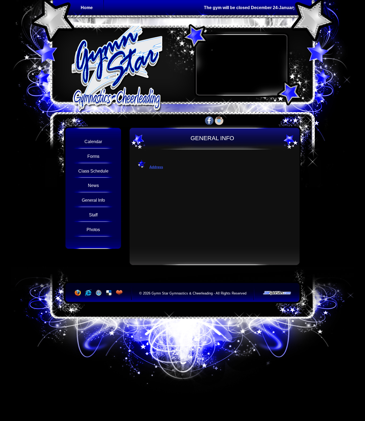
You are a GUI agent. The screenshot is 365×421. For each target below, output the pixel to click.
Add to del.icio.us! (109, 292)
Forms (93, 156)
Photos (93, 229)
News (93, 185)
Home (87, 7)
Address (156, 167)
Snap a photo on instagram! (219, 120)
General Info (93, 200)
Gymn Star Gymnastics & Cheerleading (123, 65)
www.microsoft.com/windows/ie (87, 292)
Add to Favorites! (119, 292)
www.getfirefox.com (77, 292)
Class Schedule (93, 171)
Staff (93, 214)
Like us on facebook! (209, 120)
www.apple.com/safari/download (98, 292)
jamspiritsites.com (277, 293)
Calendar (93, 141)
